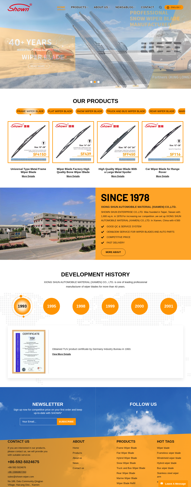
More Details (28, 176)
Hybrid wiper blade (166, 463)
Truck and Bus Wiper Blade (126, 111)
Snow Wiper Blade (89, 111)
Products (78, 7)
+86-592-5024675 (23, 462)
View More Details (61, 354)
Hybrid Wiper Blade (127, 458)
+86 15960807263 (17, 472)
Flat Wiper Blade (60, 111)
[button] (7, 41)
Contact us (78, 468)
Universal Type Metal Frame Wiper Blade (28, 171)
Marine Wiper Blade (127, 478)
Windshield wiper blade (169, 458)
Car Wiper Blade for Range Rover (163, 171)
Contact (147, 7)
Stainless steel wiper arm (168, 475)
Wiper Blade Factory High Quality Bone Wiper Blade (73, 171)
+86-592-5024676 (17, 467)
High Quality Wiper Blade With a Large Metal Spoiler (118, 171)
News (76, 463)
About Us (101, 7)
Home (61, 7)
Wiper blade (163, 448)
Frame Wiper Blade (30, 111)
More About (113, 252)
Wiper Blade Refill (126, 483)
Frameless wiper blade (169, 453)
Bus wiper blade (165, 468)
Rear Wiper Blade (162, 111)
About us (77, 458)
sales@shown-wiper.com (21, 476)
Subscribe (66, 421)
